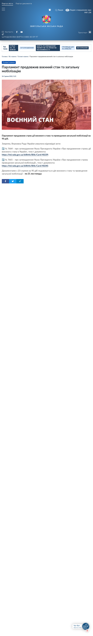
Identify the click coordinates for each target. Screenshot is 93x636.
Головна (4, 56)
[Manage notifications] (87, 631)
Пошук (60, 10)
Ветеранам (82, 48)
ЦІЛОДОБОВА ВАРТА (20, 37)
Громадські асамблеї (68, 48)
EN (90, 13)
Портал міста (7, 3)
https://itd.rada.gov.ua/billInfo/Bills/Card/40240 (25, 165)
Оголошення (27, 48)
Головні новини (23, 56)
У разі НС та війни (13, 48)
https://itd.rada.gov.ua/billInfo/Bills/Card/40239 (25, 154)
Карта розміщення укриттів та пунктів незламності (47, 48)
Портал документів (24, 3)
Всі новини (12, 56)
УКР (85, 13)
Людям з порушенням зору (80, 10)
